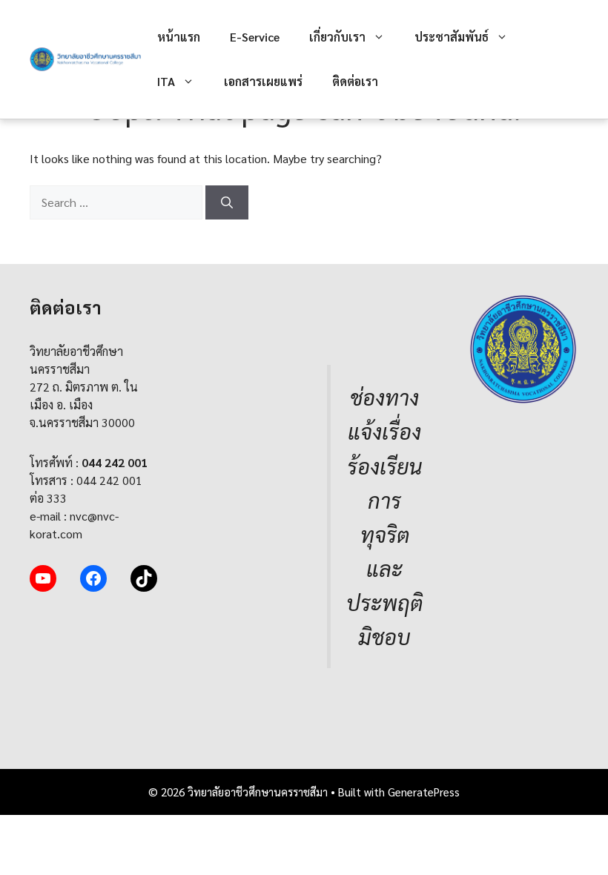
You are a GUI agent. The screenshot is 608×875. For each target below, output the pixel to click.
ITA (166, 81)
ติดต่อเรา (355, 81)
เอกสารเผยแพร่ (263, 81)
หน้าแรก (178, 36)
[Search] (226, 202)
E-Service (255, 36)
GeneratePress (424, 792)
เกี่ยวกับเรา (337, 36)
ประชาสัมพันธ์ (451, 36)
